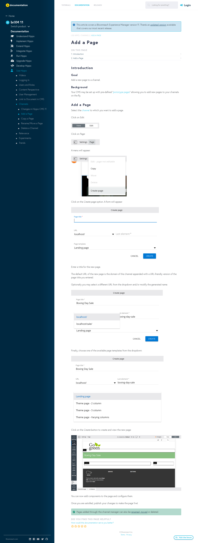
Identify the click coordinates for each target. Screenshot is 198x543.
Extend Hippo (23, 45)
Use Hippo (21, 70)
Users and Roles (26, 84)
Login (187, 5)
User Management (27, 94)
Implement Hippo (24, 41)
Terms (123, 535)
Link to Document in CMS (31, 99)
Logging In (23, 79)
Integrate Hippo (24, 50)
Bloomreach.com (12, 539)
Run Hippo (21, 55)
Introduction (78, 54)
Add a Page (26, 113)
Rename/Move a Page (32, 123)
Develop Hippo (23, 65)
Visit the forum (185, 537)
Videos (22, 75)
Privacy (129, 535)
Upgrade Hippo (24, 60)
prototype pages (121, 91)
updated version (158, 24)
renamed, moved (139, 511)
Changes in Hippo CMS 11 (34, 108)
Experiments (24, 138)
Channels (23, 103)
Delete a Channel (29, 128)
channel (86, 110)
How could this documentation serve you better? (92, 522)
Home (11, 15)
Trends (21, 142)
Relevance (23, 133)
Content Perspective (28, 89)
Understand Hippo (25, 36)
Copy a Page (27, 118)
